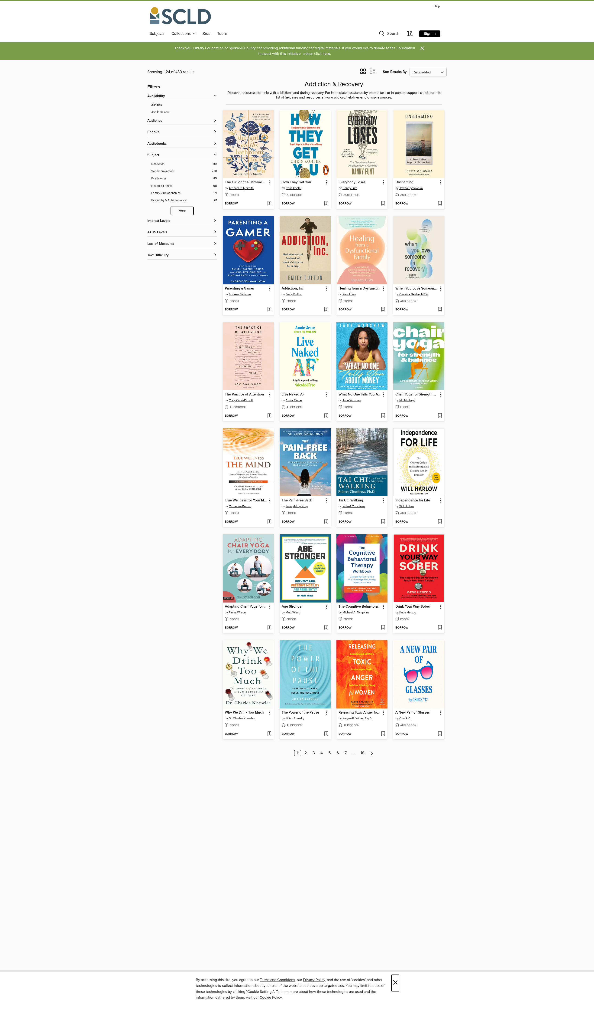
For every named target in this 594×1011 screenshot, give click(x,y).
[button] (388, 34)
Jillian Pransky (295, 718)
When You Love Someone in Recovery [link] (416, 289)
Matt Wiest (293, 612)
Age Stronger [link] (292, 607)
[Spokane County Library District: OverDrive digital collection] (180, 16)
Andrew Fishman (240, 294)
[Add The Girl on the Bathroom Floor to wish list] (269, 204)
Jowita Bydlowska (411, 188)
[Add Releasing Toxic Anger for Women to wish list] (383, 734)
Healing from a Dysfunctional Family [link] (360, 289)
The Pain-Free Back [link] (297, 500)
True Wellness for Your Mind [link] (246, 500)
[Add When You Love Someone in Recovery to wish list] (440, 310)
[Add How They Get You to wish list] (326, 204)
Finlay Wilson (237, 612)
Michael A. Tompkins (355, 612)
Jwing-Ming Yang (297, 506)
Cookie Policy (271, 997)
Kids (206, 33)
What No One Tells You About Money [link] (360, 394)
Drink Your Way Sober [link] (412, 607)
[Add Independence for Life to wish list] (440, 522)
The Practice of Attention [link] (244, 394)
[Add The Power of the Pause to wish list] (326, 734)
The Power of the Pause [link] (300, 713)
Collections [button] (182, 33)
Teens (222, 33)
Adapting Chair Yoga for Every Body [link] (246, 607)
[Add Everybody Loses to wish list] (383, 204)
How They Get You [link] (296, 182)
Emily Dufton (294, 294)
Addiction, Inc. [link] (293, 289)
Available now (160, 112)
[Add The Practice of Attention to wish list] (269, 416)
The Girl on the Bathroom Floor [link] (246, 182)
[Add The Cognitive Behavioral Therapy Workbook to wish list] (383, 628)
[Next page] (372, 753)
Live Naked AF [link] (293, 394)
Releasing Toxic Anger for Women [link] (360, 713)
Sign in (430, 33)
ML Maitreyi (407, 400)
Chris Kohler (293, 188)
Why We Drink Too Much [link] (244, 713)
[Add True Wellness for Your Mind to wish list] (269, 522)
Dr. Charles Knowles (242, 718)
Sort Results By (395, 72)
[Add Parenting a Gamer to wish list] (269, 310)
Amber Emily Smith (241, 188)
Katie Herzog (407, 612)
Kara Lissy (349, 294)
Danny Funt (349, 188)
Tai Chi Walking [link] (351, 500)
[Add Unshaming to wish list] (440, 204)
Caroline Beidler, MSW (413, 294)
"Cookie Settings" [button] (260, 991)
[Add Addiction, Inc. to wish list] (326, 310)
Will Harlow (406, 506)
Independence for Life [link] (412, 500)
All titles (156, 105)
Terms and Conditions (277, 980)
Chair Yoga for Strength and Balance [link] (416, 394)
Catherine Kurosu (240, 506)
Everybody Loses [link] (352, 182)
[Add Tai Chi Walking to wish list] (383, 522)
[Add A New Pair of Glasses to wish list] (440, 734)
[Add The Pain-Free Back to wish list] (326, 522)
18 (362, 753)
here (326, 53)
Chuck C (404, 718)
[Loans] (410, 34)
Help (437, 6)
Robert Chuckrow (353, 506)
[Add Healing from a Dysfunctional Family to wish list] (383, 310)
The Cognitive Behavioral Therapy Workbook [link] (360, 607)
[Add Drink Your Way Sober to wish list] (440, 628)
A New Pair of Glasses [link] (412, 713)
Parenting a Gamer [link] (239, 289)
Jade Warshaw (351, 400)
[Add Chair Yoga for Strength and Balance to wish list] (440, 416)
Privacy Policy (314, 980)
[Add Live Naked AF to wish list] (326, 416)
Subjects (157, 33)
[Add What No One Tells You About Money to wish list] (383, 416)
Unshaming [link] (404, 182)
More (182, 211)
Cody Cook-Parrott (241, 400)
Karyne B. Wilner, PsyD (356, 718)
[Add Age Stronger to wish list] (326, 628)
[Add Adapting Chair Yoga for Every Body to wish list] (269, 628)
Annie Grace (294, 400)
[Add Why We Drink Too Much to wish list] (269, 734)
